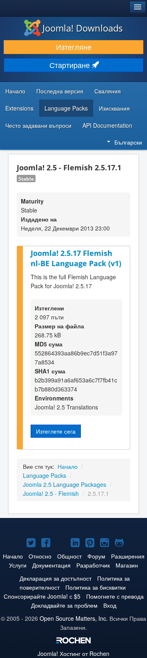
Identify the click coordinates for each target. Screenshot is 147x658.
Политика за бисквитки (95, 587)
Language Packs (66, 108)
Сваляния (107, 91)
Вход (109, 605)
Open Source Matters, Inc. (74, 618)
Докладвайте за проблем (64, 605)
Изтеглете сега (56, 431)
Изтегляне (73, 47)
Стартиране (70, 65)
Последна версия (59, 91)
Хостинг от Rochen (73, 653)
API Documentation (107, 125)
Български (128, 142)
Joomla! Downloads (82, 28)
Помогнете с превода (115, 596)
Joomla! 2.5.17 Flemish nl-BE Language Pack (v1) (76, 258)
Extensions (19, 108)
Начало (15, 91)
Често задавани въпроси (38, 125)
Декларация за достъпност (55, 578)
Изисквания (114, 108)
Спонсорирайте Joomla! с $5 (42, 596)
